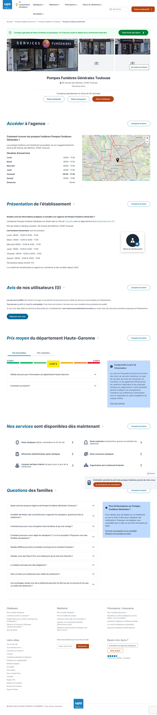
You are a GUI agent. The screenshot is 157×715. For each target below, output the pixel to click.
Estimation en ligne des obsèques (123, 645)
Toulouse (69, 221)
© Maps (132, 180)
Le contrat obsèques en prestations (120, 624)
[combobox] (118, 9)
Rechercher (83, 646)
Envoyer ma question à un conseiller (121, 531)
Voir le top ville (12, 644)
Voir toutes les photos (139, 67)
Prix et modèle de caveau (66, 616)
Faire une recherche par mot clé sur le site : (72, 641)
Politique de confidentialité (17, 660)
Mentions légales (13, 664)
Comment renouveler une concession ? (71, 619)
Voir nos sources (117, 403)
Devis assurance (78, 99)
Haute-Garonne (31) (105, 221)
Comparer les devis (138, 123)
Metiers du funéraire (14, 683)
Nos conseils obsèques (15, 612)
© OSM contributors (143, 180)
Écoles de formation (14, 686)
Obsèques (37, 4)
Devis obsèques (103, 99)
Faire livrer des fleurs (135, 32)
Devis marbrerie (54, 99)
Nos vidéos (11, 670)
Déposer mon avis (17, 316)
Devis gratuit (115, 651)
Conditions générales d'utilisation (19, 657)
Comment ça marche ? (15, 651)
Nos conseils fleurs (14, 673)
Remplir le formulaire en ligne (118, 533)
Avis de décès (12, 630)
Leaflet (125, 180)
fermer (152, 473)
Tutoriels (10, 676)
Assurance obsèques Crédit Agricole (121, 628)
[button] (147, 138)
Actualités (37, 14)
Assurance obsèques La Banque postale (122, 621)
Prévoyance (70, 4)
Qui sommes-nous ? (14, 647)
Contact (10, 654)
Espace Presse (12, 689)
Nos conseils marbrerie (65, 612)
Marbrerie (53, 4)
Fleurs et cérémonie (91, 4)
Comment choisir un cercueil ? (18, 616)
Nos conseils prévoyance (116, 612)
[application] (116, 158)
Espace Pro (11, 680)
